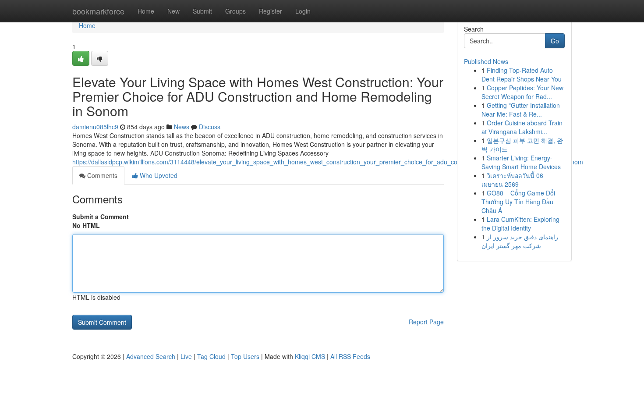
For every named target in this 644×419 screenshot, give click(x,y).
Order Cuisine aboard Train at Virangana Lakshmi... (522, 127)
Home (146, 11)
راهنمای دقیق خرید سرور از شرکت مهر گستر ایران (519, 241)
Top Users (245, 356)
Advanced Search (150, 356)
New (173, 11)
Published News (486, 61)
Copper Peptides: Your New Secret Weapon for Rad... (522, 92)
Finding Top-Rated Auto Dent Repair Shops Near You (521, 74)
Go (555, 40)
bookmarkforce (98, 11)
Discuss (209, 126)
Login (303, 11)
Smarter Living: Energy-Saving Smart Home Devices (521, 162)
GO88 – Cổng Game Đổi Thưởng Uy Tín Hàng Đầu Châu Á (518, 201)
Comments (101, 175)
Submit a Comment (100, 216)
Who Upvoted (157, 175)
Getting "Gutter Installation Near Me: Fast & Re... (520, 109)
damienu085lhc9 (95, 126)
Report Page (426, 321)
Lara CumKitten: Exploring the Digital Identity (520, 223)
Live (186, 356)
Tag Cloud (211, 356)
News (181, 126)
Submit (202, 11)
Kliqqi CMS (310, 356)
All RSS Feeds (350, 356)
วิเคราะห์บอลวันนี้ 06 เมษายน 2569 (512, 179)
